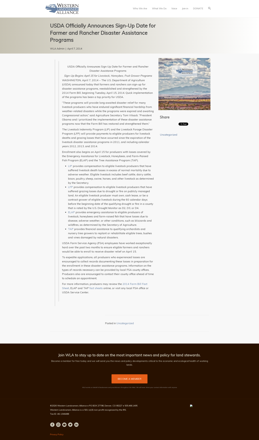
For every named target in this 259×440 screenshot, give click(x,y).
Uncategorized (168, 134)
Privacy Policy (56, 434)
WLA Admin (57, 48)
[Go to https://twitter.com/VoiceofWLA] (70, 425)
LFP (70, 187)
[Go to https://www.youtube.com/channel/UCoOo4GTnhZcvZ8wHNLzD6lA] (64, 425)
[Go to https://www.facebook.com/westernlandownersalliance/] (52, 425)
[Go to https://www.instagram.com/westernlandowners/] (58, 425)
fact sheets (96, 288)
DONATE (198, 8)
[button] (209, 9)
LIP (70, 166)
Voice (174, 8)
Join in (185, 8)
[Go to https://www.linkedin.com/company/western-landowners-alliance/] (76, 425)
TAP (70, 229)
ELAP (71, 212)
